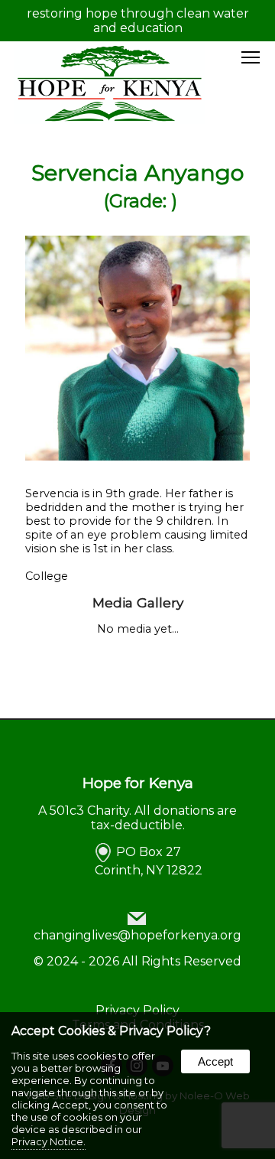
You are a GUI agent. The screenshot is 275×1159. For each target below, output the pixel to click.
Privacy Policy (137, 1010)
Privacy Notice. (48, 1141)
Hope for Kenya (137, 782)
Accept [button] (215, 1061)
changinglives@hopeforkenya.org (137, 935)
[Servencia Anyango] (137, 457)
